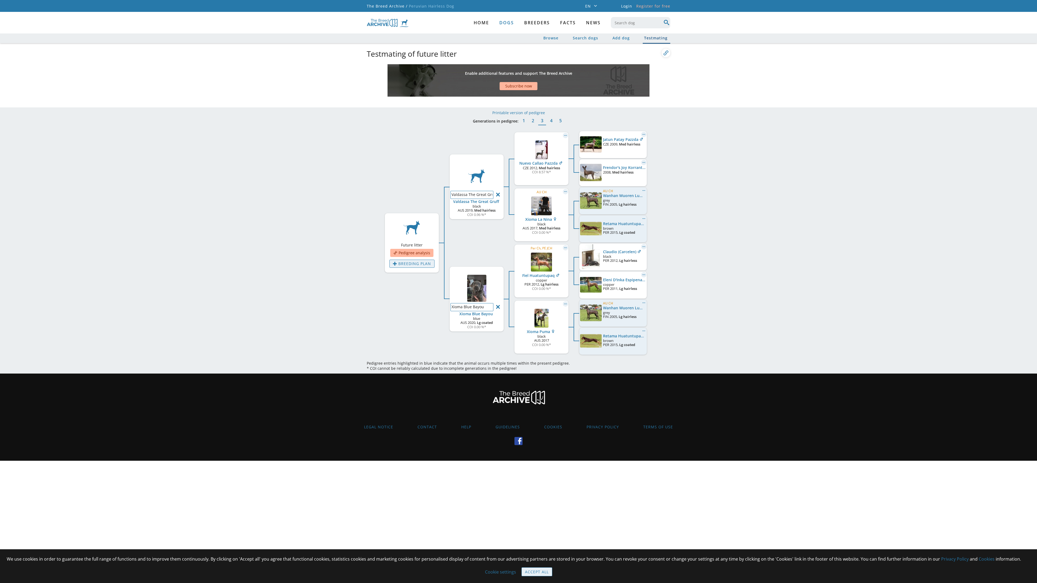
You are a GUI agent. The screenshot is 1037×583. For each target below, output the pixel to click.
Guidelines (508, 426)
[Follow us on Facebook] (518, 441)
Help (466, 426)
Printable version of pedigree (518, 112)
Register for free (653, 6)
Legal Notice (378, 426)
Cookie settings (500, 572)
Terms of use (658, 426)
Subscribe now (518, 86)
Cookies (553, 426)
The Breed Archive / (387, 6)
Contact (427, 426)
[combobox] (640, 22)
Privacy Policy (603, 426)
